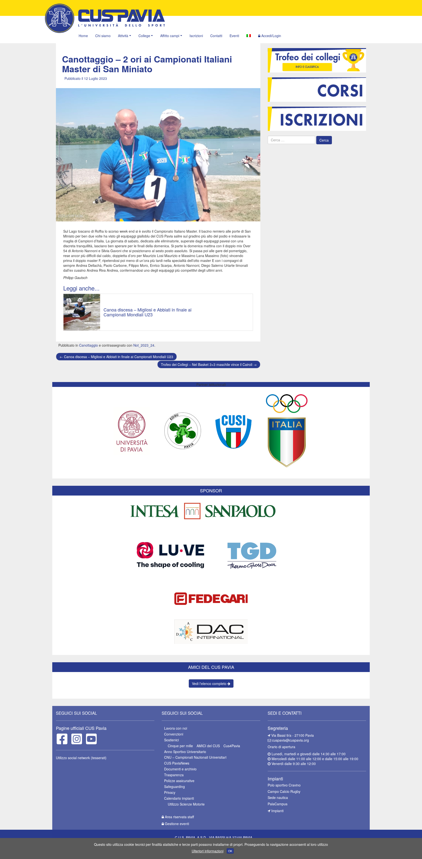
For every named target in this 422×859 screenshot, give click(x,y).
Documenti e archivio (180, 768)
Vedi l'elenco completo (209, 683)
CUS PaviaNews (176, 763)
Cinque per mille (180, 745)
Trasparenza (174, 774)
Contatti (216, 35)
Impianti (277, 810)
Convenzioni (173, 734)
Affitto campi (169, 35)
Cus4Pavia (231, 745)
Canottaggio (88, 345)
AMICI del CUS (208, 745)
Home (83, 35)
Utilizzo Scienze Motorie (186, 804)
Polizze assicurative (179, 780)
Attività (123, 35)
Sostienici (171, 739)
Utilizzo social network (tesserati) (81, 757)
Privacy (169, 792)
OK (230, 851)
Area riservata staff (179, 816)
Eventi (234, 35)
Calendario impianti (179, 798)
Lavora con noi (175, 728)
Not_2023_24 (143, 345)
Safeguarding (174, 786)
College (144, 35)
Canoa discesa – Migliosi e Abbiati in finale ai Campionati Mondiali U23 (116, 356)
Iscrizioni (196, 35)
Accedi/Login (270, 35)
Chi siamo (103, 35)
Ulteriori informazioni (207, 851)
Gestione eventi (176, 823)
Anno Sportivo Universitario (185, 751)
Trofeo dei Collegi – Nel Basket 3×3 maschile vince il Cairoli (209, 364)
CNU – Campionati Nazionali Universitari (195, 757)
